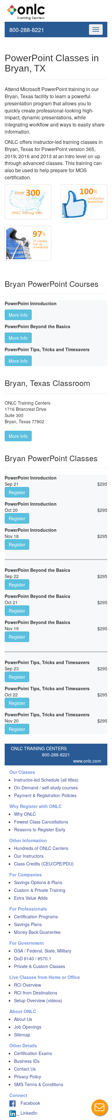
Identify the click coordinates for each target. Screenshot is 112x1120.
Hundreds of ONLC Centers (41, 848)
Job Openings (27, 1027)
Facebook (28, 1103)
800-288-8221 (26, 29)
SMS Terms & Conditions (38, 1084)
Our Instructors (29, 856)
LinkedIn (28, 1113)
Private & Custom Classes (39, 966)
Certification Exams (33, 1053)
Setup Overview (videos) (38, 1000)
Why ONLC (25, 814)
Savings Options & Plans (38, 882)
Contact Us (25, 1069)
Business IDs (27, 1061)
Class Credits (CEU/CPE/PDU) (44, 864)
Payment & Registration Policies (45, 795)
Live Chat (99, 1107)
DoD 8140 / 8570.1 (32, 958)
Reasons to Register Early (39, 829)
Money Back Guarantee (37, 932)
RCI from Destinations (35, 992)
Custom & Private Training (39, 890)
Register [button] (17, 492)
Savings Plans (28, 924)
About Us (23, 1019)
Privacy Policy (27, 1076)
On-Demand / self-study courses (46, 787)
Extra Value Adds (31, 898)
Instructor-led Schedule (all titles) (46, 780)
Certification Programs (36, 916)
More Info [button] (18, 315)
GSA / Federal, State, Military (42, 951)
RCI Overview (27, 985)
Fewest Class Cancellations (41, 822)
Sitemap (22, 1034)
